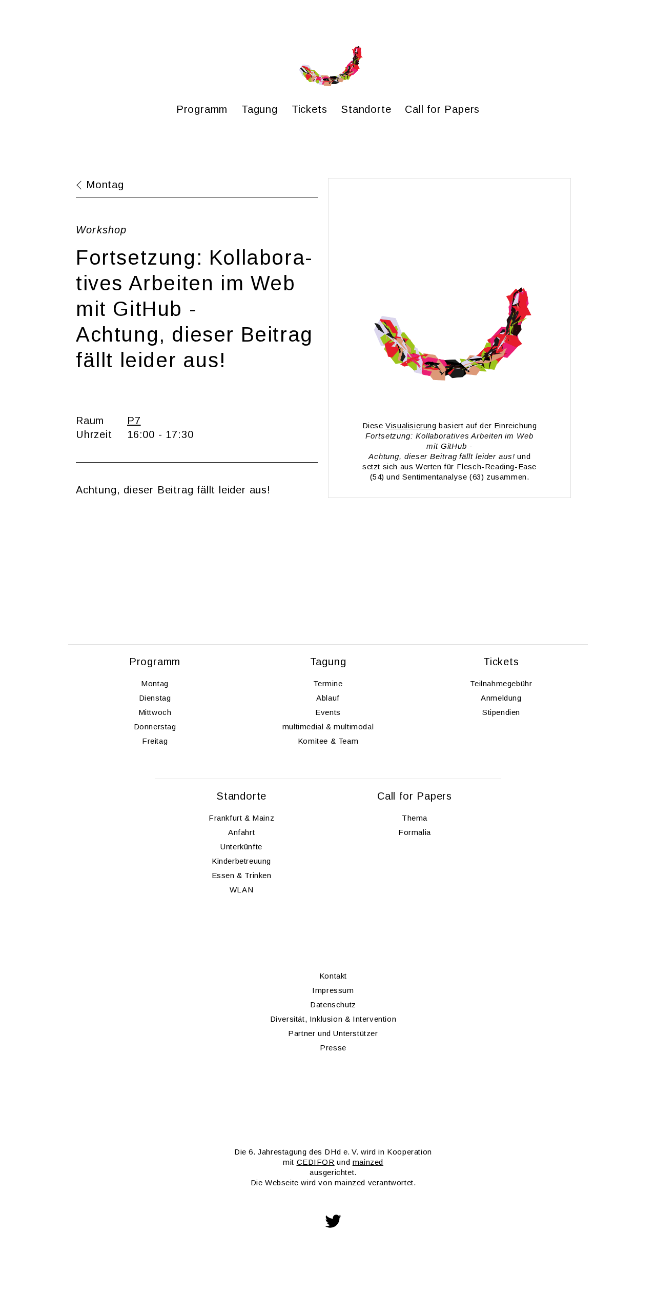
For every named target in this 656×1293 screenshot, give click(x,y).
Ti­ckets (309, 109)
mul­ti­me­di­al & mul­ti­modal (328, 726)
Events (328, 712)
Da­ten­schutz (333, 1004)
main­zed (368, 1162)
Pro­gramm (202, 109)
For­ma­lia (414, 832)
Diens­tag (155, 697)
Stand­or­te (366, 109)
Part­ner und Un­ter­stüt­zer (333, 1033)
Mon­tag (155, 683)
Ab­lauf (328, 697)
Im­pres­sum (333, 990)
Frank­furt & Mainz (241, 817)
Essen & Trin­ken (242, 875)
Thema (414, 817)
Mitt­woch (155, 712)
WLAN (241, 889)
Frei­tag (155, 741)
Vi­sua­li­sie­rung (410, 425)
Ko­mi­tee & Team (328, 741)
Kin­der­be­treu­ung (241, 861)
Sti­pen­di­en (501, 712)
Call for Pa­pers (442, 109)
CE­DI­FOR (316, 1162)
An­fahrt (241, 832)
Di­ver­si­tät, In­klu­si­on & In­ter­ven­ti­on (333, 1018)
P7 (134, 420)
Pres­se (333, 1047)
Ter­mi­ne (327, 683)
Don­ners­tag (155, 726)
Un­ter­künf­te (241, 846)
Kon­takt (333, 975)
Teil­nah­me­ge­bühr (501, 683)
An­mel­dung (501, 697)
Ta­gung (259, 109)
